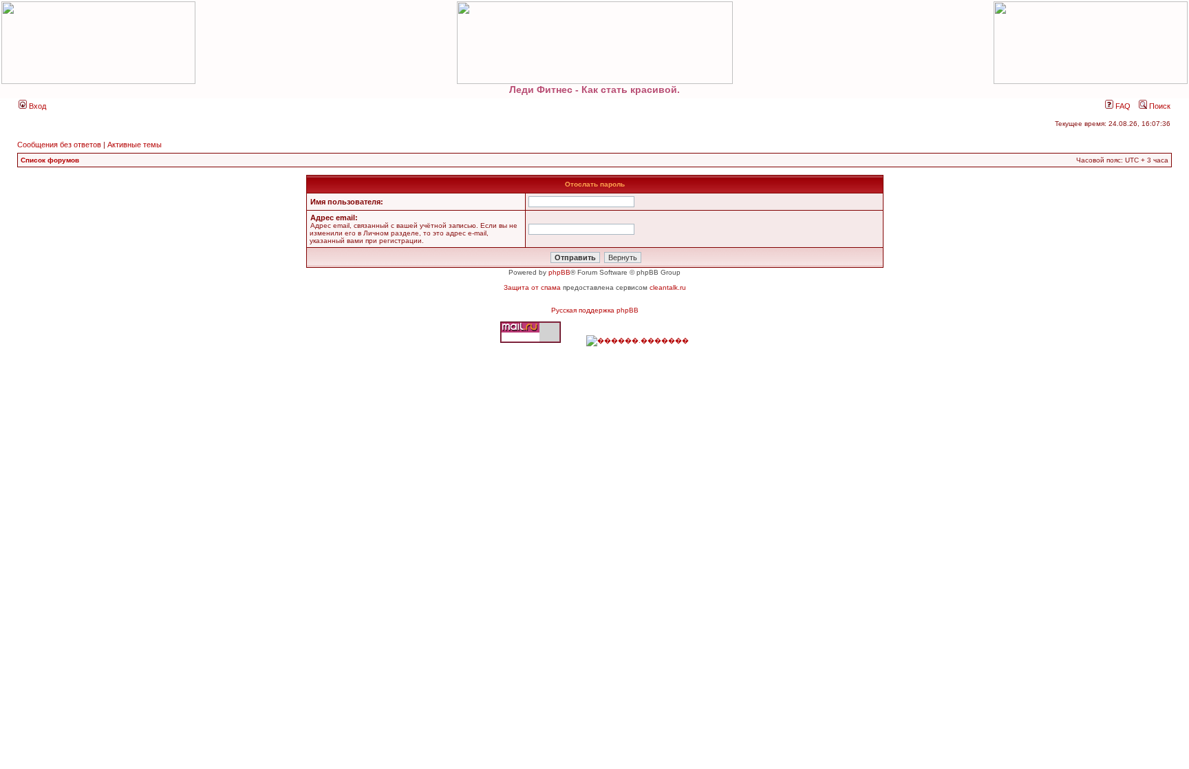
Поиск (1158, 106)
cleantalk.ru (668, 287)
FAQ (1122, 106)
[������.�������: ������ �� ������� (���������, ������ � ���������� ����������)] (637, 340)
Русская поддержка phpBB (595, 310)
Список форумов (50, 160)
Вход (36, 106)
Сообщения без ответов (59, 144)
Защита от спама (532, 287)
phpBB (559, 272)
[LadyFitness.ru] (594, 42)
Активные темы (134, 144)
